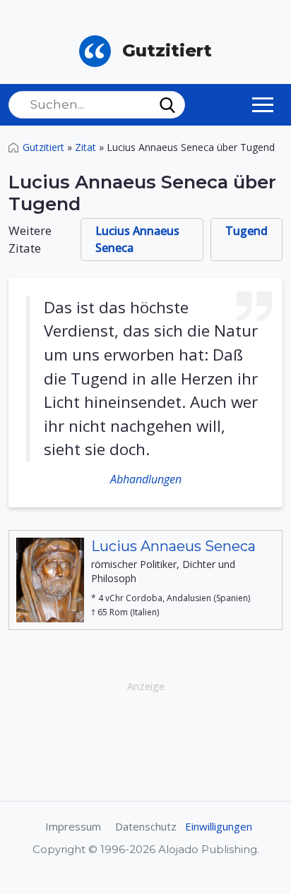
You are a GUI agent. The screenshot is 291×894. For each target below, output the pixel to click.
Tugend (246, 230)
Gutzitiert (43, 147)
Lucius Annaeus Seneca (137, 239)
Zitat (85, 147)
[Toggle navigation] (263, 104)
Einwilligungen (218, 826)
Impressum (73, 826)
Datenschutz (146, 826)
